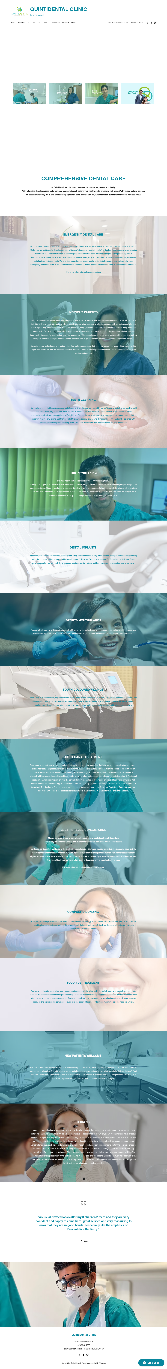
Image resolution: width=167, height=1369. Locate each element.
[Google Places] (147, 22)
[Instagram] (155, 22)
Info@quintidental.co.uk (118, 23)
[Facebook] (151, 22)
